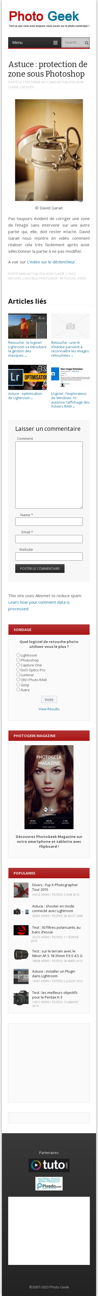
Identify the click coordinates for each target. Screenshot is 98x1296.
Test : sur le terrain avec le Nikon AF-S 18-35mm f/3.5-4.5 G (57, 953)
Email (27, 532)
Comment (25, 438)
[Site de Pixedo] (49, 1189)
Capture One (31, 665)
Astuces (14, 278)
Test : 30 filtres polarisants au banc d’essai (56, 929)
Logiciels (30, 278)
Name (26, 514)
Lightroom (29, 655)
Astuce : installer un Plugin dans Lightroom (53, 973)
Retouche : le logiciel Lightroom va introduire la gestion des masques (27, 349)
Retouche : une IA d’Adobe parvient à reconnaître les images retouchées (70, 349)
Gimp (25, 684)
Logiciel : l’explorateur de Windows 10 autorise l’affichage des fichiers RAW (70, 400)
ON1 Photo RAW (34, 679)
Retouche (68, 278)
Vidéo (81, 278)
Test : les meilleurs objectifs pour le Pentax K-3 (55, 995)
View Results (49, 708)
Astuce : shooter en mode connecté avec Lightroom (53, 908)
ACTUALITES (66, 82)
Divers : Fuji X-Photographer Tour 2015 (55, 887)
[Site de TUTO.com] (49, 1170)
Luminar (27, 674)
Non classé (55, 274)
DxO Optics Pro (33, 669)
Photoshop (48, 278)
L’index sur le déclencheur (51, 261)
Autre (25, 689)
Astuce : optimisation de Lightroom (25, 395)
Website (26, 549)
